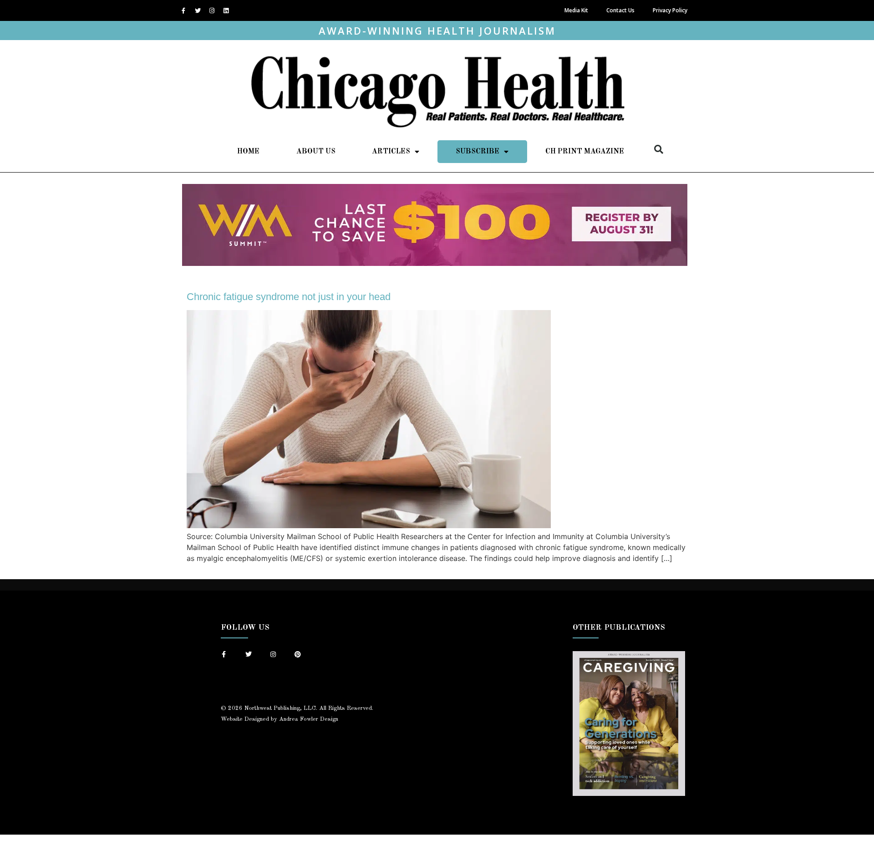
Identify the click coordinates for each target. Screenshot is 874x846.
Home (248, 151)
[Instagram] (212, 10)
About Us (315, 151)
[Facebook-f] (183, 10)
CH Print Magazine (584, 151)
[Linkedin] (226, 10)
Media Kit (576, 10)
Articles (391, 151)
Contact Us (620, 10)
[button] (659, 149)
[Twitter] (197, 10)
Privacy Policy (670, 10)
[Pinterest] (298, 654)
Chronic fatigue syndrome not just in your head (289, 296)
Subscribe (477, 151)
